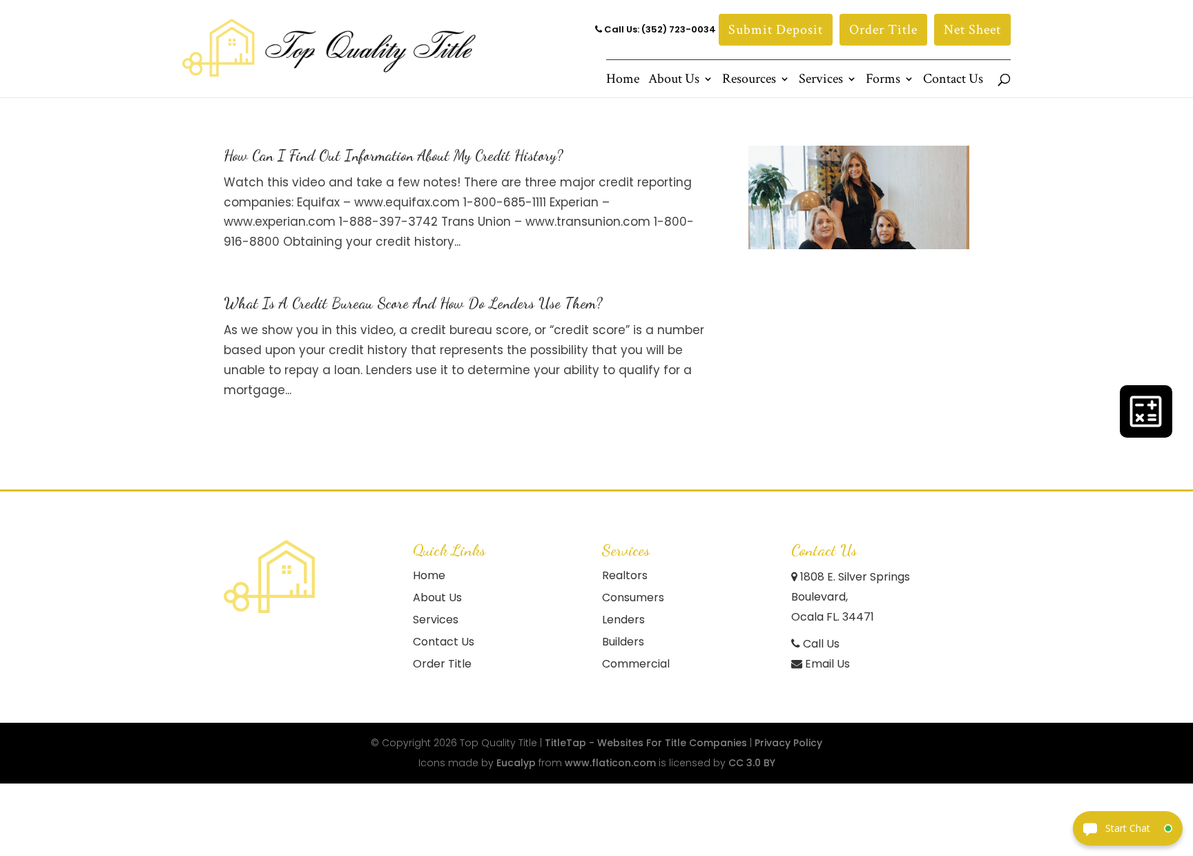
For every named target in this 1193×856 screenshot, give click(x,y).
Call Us (820, 644)
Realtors (625, 575)
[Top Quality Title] (269, 576)
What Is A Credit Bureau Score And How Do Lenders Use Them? (413, 303)
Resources (749, 81)
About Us (673, 81)
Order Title (883, 30)
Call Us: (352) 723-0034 (659, 29)
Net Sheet (972, 30)
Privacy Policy (788, 743)
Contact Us (953, 81)
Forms (883, 81)
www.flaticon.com (610, 763)
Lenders (623, 620)
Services (821, 81)
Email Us (826, 664)
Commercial (636, 664)
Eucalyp (516, 763)
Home (622, 81)
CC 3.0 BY (751, 763)
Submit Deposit (775, 30)
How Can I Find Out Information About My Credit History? (393, 155)
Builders (623, 642)
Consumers (633, 597)
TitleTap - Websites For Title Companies (646, 743)
